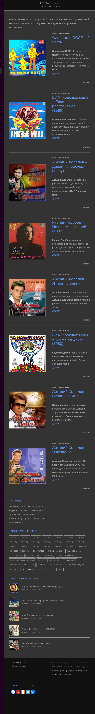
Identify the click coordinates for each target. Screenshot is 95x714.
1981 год (80, 542)
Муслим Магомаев (18, 565)
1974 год (80, 537)
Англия (30, 556)
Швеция (41, 569)
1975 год (13, 542)
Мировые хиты (69, 560)
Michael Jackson (55, 551)
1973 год (69, 537)
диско (52, 569)
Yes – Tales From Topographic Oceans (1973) (43, 601)
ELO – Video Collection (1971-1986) (38, 629)
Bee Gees (14, 551)
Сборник (42, 565)
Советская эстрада (61, 33)
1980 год (69, 542)
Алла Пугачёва (16, 556)
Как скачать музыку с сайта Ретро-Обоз (27, 518)
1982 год (13, 546)
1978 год (46, 542)
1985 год (46, 546)
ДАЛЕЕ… (57, 73)
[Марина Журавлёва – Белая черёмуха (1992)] (14, 588)
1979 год (58, 542)
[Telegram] (28, 692)
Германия (49, 556)
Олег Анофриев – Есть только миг (38, 615)
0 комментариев (36, 589)
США (32, 565)
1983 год (24, 546)
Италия (42, 560)
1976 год (24, 542)
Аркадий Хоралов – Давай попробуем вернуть (69, 166)
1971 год (46, 537)
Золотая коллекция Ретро (68, 556)
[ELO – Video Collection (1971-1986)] (14, 630)
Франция (14, 569)
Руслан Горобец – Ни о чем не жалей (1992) (69, 226)
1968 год (13, 537)
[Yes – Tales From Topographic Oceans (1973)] (14, 602)
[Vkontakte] (33, 692)
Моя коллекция (16, 522)
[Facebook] (13, 692)
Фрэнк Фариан (28, 569)
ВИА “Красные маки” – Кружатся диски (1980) (70, 339)
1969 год (24, 537)
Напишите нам (18, 662)
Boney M (25, 551)
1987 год (69, 546)
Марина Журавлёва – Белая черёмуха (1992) (43, 587)
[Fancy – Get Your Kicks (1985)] (14, 644)
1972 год (58, 537)
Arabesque (81, 546)
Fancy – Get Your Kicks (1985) (36, 643)
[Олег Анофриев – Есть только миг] (14, 616)
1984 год (35, 546)
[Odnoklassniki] (23, 692)
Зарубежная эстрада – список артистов (27, 511)
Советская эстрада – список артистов (26, 507)
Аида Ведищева (74, 551)
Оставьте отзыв (19, 666)
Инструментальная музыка (22, 560)
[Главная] (39, 6)
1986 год (58, 546)
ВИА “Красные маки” (51, 6)
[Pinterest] (18, 692)
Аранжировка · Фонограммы (22, 515)
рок (60, 569)
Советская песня (57, 565)
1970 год (35, 537)
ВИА (38, 556)
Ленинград (54, 560)
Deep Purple (38, 551)
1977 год (35, 542)
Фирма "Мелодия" (76, 565)
